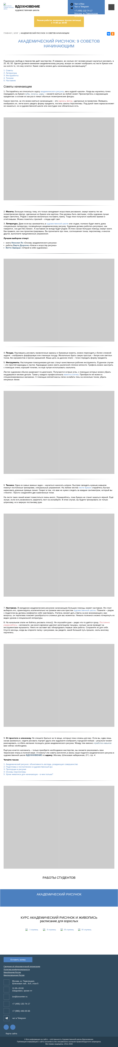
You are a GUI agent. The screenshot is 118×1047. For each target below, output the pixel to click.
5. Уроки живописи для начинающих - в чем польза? (28, 774)
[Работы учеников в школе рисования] (31, 432)
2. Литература (10, 73)
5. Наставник (10, 80)
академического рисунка (52, 91)
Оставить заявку (18, 959)
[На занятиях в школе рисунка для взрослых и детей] (31, 685)
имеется (71, 374)
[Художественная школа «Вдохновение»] (86, 138)
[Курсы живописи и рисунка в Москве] (31, 179)
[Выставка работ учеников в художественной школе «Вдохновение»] (86, 432)
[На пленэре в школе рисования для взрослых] (86, 685)
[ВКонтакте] (108, 33)
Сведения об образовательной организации (22, 967)
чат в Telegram (19, 1018)
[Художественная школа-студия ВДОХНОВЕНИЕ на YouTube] (12, 1027)
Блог (16, 33)
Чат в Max (79, 4)
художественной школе (57, 223)
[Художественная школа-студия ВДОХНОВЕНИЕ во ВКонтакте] (6, 1027)
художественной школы (85, 610)
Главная (8, 33)
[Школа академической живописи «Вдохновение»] (31, 279)
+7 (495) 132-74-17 (83, 10)
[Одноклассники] (112, 33)
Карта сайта (11, 1033)
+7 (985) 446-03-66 (21, 1011)
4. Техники (9, 78)
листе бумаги (85, 487)
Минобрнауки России (12, 972)
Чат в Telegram (81, 6)
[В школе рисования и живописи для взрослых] (31, 555)
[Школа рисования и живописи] (86, 179)
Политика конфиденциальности (17, 970)
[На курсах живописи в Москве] (86, 555)
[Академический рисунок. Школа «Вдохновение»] (31, 138)
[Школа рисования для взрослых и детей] (31, 321)
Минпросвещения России (14, 975)
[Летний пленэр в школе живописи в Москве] (31, 827)
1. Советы (8, 70)
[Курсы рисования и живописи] (86, 279)
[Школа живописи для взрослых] (86, 321)
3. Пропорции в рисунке (15, 769)
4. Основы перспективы (15, 772)
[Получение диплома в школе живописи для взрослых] (86, 827)
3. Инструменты (11, 75)
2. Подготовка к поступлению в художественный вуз (28, 767)
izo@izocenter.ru (19, 996)
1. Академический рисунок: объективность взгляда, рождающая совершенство (41, 764)
